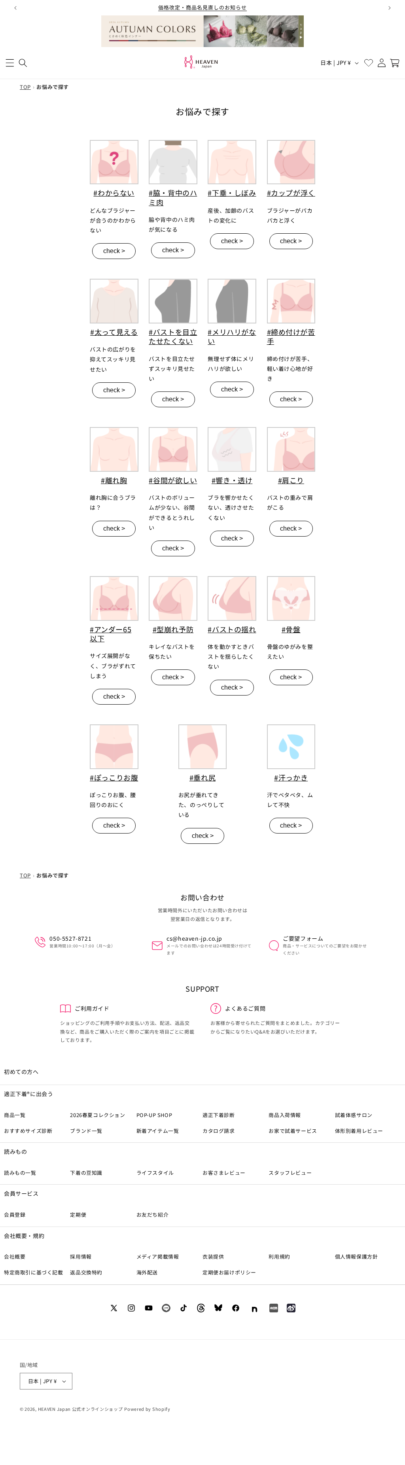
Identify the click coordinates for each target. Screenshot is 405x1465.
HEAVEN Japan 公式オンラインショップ (80, 1409)
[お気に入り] (368, 62)
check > (114, 251)
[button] (9, 62)
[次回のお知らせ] (389, 7)
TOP (25, 87)
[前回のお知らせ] (15, 7)
